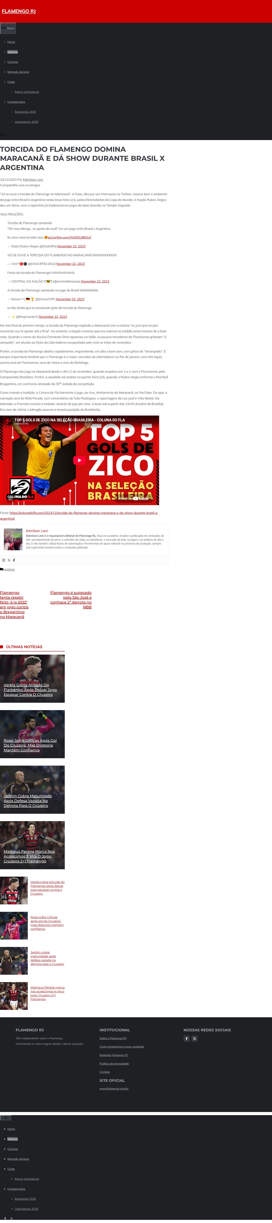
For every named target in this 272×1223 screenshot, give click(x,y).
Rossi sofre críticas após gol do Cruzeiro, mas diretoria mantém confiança (30, 745)
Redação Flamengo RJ (114, 1055)
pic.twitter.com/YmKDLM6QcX (69, 237)
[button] (3, 135)
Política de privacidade (114, 1063)
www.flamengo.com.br (114, 1088)
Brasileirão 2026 (25, 112)
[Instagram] (3, 560)
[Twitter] (9, 560)
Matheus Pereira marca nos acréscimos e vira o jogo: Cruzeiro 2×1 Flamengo (29, 856)
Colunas (12, 62)
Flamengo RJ (19, 11)
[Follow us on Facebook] (5, 1218)
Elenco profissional (27, 92)
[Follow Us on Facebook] (187, 1039)
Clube (11, 82)
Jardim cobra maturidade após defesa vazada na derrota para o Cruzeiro (28, 801)
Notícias (12, 52)
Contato (105, 1072)
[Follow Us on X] (195, 1039)
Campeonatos (16, 102)
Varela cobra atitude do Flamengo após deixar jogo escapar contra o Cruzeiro (30, 690)
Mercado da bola (18, 72)
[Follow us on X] (11, 1218)
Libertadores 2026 (26, 122)
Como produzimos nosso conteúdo (122, 1046)
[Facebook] (14, 560)
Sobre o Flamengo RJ (113, 1038)
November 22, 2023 (71, 246)
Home (11, 42)
